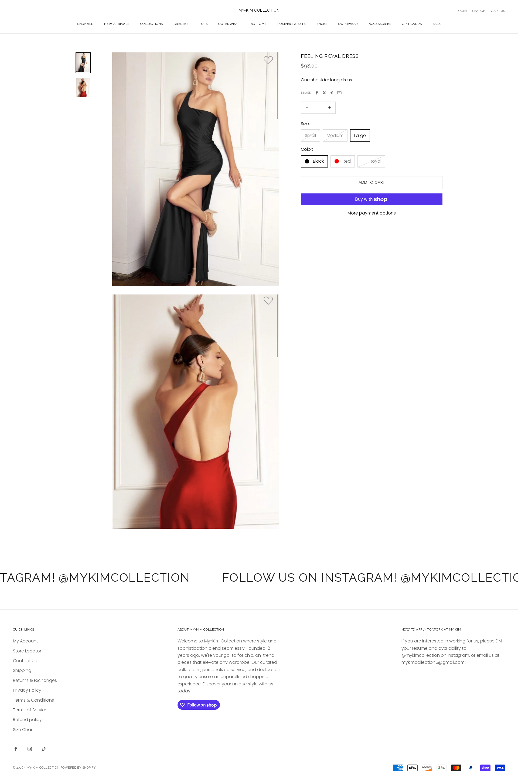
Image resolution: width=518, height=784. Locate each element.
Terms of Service (30, 710)
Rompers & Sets (291, 24)
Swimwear (348, 24)
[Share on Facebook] (317, 93)
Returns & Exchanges (35, 680)
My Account (25, 641)
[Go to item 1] (83, 62)
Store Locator (27, 651)
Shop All (85, 24)
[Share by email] (339, 93)
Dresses (181, 24)
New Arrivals (117, 24)
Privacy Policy (27, 690)
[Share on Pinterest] (332, 93)
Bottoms (259, 24)
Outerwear (229, 24)
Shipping (22, 670)
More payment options (371, 213)
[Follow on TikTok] (43, 749)
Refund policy (27, 719)
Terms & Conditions (33, 700)
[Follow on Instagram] (29, 749)
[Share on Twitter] (324, 93)
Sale (436, 24)
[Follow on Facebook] (15, 749)
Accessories (380, 24)
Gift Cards (412, 24)
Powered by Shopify (78, 767)
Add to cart (372, 182)
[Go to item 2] (83, 87)
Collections (151, 24)
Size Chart (23, 729)
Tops (203, 24)
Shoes (321, 24)
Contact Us (25, 661)
